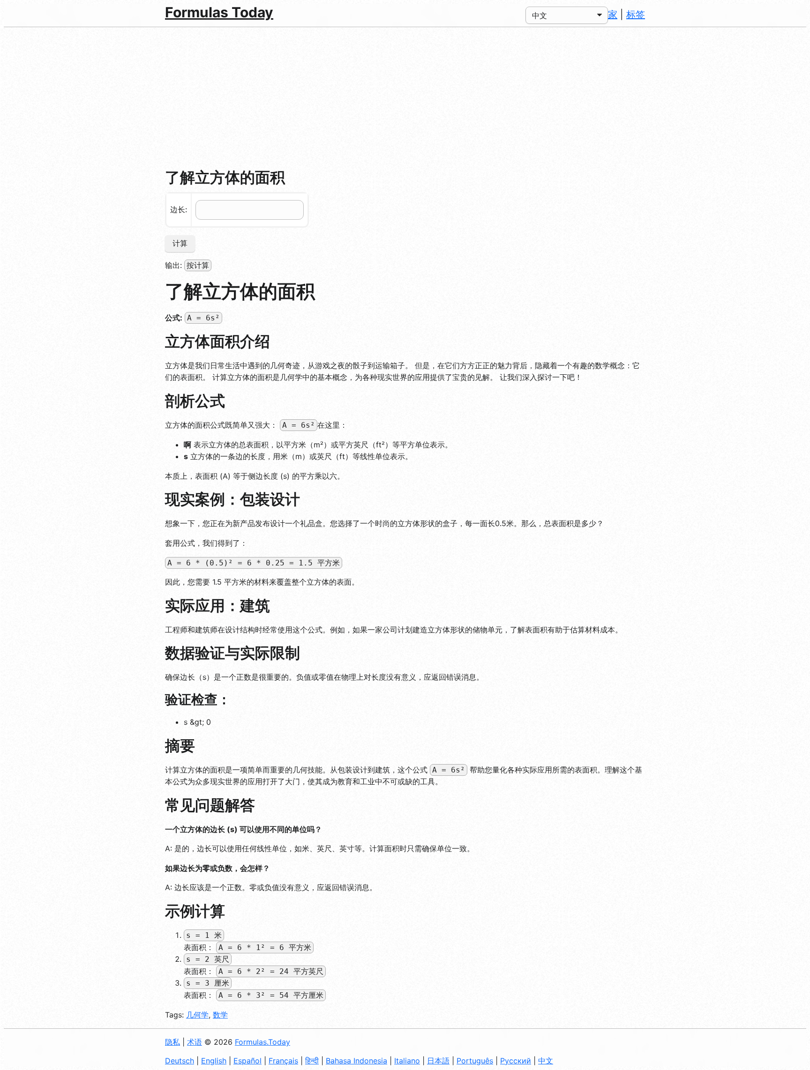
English (213, 1060)
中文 (545, 1060)
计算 (180, 243)
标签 (635, 14)
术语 (194, 1042)
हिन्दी (312, 1060)
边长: (178, 209)
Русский (515, 1060)
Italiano (407, 1060)
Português (475, 1060)
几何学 (197, 1014)
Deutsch (179, 1060)
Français (283, 1060)
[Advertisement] (405, 97)
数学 (220, 1014)
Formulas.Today (262, 1042)
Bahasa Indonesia (356, 1060)
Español (247, 1060)
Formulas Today (219, 12)
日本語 (438, 1060)
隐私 (172, 1042)
